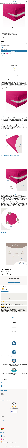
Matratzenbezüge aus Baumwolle (17, 3)
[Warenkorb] (27, 1)
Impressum (6, 446)
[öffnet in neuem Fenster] (14, 411)
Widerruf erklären (20, 446)
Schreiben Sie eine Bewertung (4, 291)
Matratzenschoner (5, 3)
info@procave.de (4, 385)
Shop (2, 3)
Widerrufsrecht (2, 416)
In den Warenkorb (14, 51)
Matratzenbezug (10, 3)
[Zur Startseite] (14, 1)
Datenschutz (10, 446)
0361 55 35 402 (4, 382)
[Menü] (1, 1)
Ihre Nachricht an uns (14, 282)
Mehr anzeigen (2, 313)
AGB (12, 446)
